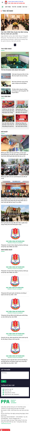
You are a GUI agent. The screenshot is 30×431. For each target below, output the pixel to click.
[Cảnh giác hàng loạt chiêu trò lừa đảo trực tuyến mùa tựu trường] (6, 76)
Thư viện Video (6, 49)
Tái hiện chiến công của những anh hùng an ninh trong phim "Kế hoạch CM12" (20, 91)
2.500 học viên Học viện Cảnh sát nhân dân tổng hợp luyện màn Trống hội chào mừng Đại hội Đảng (8, 112)
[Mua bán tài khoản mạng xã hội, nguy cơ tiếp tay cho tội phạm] (6, 84)
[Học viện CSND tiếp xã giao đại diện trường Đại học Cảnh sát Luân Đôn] (15, 22)
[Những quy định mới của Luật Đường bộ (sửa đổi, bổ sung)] (15, 167)
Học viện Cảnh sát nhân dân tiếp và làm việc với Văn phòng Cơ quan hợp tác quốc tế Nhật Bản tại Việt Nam (8, 126)
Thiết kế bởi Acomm (6, 423)
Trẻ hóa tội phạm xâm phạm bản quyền (13, 70)
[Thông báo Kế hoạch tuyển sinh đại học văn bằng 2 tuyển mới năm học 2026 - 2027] (15, 283)
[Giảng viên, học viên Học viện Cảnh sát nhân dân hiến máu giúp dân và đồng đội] (22, 104)
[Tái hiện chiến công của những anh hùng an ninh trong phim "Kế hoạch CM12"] (6, 91)
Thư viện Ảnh (5, 96)
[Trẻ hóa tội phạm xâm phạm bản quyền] (15, 60)
